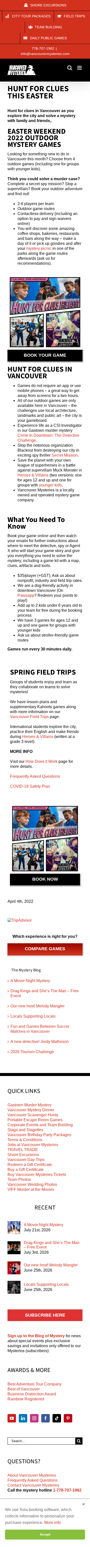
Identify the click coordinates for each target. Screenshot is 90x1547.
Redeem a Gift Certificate (30, 1164)
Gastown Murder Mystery (30, 1105)
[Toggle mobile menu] (79, 67)
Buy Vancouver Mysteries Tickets (37, 1174)
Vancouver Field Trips (29, 717)
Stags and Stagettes (25, 1130)
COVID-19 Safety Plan (30, 786)
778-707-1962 (43, 48)
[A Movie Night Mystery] (14, 1227)
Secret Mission (65, 455)
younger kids (50, 485)
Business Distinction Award (32, 1394)
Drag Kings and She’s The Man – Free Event (52, 1245)
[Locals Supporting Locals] (14, 1287)
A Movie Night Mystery (30, 981)
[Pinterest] (68, 1418)
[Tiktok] (56, 1418)
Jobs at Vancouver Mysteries (33, 1145)
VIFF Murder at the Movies (31, 1189)
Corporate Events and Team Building (40, 1125)
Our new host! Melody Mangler (37, 1006)
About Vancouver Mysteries (32, 1475)
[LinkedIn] (23, 1418)
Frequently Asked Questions (35, 776)
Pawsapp (26, 595)
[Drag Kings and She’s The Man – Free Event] (14, 1247)
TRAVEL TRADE (23, 1150)
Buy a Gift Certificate (26, 1169)
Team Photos (19, 1179)
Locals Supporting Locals (33, 1016)
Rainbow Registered (26, 1399)
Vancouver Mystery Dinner (31, 1110)
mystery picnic (39, 248)
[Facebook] (45, 1418)
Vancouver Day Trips (26, 1160)
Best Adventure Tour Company (35, 1384)
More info (52, 1522)
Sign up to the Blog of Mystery (36, 1336)
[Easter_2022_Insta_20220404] (45, 277)
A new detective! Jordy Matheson (39, 1041)
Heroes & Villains (33, 475)
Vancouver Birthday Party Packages (39, 1135)
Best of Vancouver (24, 1389)
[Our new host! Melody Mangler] (14, 1267)
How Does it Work (42, 761)
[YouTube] (12, 1418)
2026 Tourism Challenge (32, 1052)
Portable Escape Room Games (35, 1120)
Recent (45, 1208)
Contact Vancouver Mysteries (33, 1485)
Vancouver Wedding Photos (32, 1184)
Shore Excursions (23, 1155)
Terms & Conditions (25, 1140)
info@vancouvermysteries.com (45, 54)
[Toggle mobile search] (69, 67)
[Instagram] (34, 1418)
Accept (45, 1534)
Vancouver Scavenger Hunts (33, 1115)
